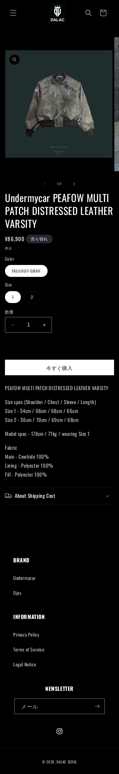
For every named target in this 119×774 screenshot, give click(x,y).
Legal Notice (24, 664)
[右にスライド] (74, 184)
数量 (9, 312)
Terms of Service (29, 649)
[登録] (97, 706)
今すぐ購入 (59, 367)
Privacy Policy (26, 634)
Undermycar (24, 577)
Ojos (17, 592)
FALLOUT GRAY (28, 272)
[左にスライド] (45, 184)
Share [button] (18, 516)
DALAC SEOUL (67, 761)
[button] (13, 13)
